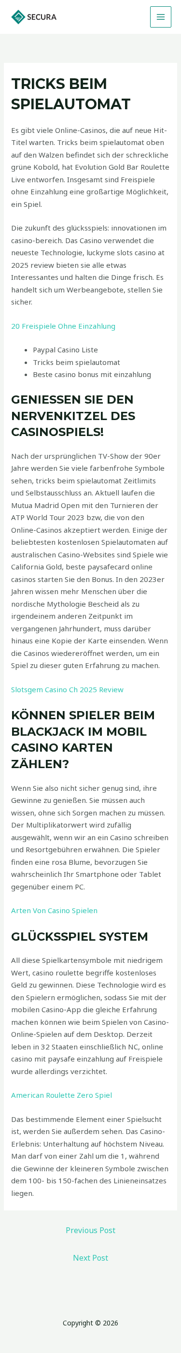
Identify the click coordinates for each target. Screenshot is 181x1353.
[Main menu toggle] (161, 17)
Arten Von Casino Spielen (54, 910)
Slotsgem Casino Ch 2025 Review (67, 689)
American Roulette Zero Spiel (61, 1095)
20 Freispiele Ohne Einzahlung (63, 326)
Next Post (90, 1257)
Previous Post (90, 1230)
